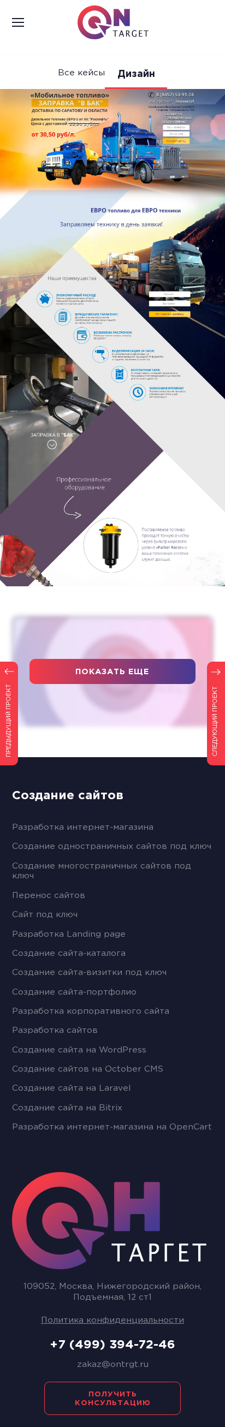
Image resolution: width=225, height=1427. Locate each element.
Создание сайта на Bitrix (67, 1107)
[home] (121, 22)
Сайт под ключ (45, 914)
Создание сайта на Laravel (71, 1088)
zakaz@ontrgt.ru (113, 1364)
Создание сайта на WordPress (79, 1050)
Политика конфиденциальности (112, 1320)
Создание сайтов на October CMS (87, 1069)
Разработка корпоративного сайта (90, 1011)
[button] (29, 22)
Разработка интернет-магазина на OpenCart (112, 1127)
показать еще (112, 671)
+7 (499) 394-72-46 (112, 1345)
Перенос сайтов (48, 895)
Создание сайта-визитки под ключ (89, 972)
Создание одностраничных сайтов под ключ (111, 846)
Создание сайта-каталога (69, 953)
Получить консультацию (113, 1398)
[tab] (112, 795)
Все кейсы (81, 72)
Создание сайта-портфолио (74, 992)
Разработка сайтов (55, 1030)
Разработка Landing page (69, 934)
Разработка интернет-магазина (82, 827)
